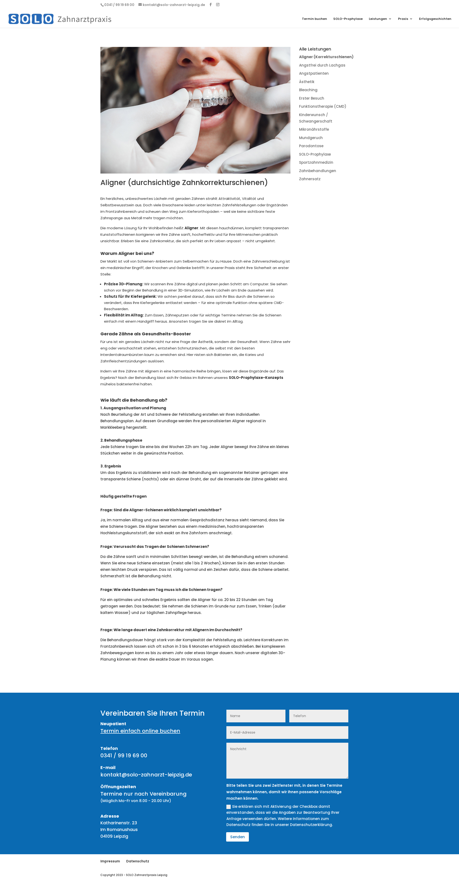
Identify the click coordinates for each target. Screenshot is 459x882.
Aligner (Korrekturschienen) (326, 56)
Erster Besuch (311, 98)
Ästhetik (306, 81)
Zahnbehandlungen (317, 170)
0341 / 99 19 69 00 (123, 755)
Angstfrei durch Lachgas (322, 65)
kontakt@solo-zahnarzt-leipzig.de (146, 774)
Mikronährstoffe (314, 129)
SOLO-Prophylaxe (348, 19)
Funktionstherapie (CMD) (322, 106)
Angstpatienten (314, 73)
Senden (237, 837)
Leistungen (378, 19)
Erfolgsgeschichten (435, 19)
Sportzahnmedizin (316, 162)
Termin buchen (314, 19)
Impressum (110, 861)
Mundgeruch (311, 137)
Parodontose (311, 145)
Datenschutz (137, 861)
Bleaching (308, 89)
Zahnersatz (310, 178)
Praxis (403, 19)
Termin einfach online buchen (140, 731)
